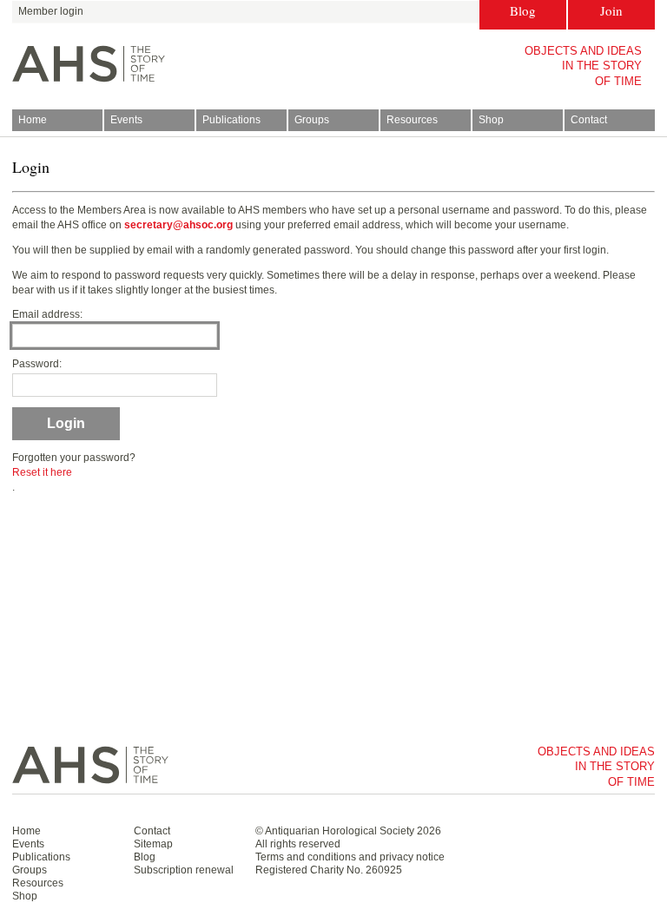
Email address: (47, 314)
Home (32, 120)
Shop (491, 120)
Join (611, 10)
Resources (412, 120)
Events (126, 120)
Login (66, 423)
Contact (589, 120)
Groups (311, 120)
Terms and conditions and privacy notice (350, 857)
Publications (231, 120)
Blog (523, 10)
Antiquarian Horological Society (339, 831)
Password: (37, 364)
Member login (50, 11)
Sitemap (153, 844)
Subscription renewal (184, 870)
